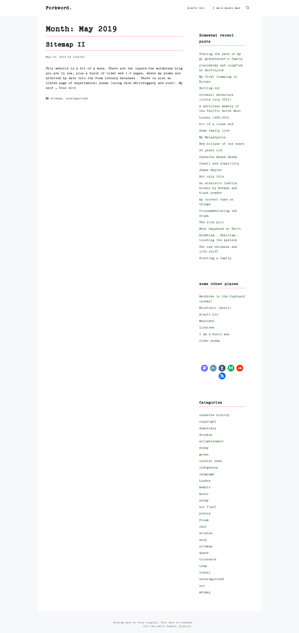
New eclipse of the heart (222, 144)
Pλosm (204, 520)
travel (205, 573)
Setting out (209, 88)
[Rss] (222, 375)
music (204, 494)
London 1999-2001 (214, 118)
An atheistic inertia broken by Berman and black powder (218, 188)
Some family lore (214, 131)
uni (202, 586)
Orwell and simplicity (219, 164)
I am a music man (226, 8)
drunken (205, 435)
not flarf (207, 507)
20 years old (210, 150)
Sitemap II (65, 44)
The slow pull (211, 222)
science (205, 533)
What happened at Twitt (220, 229)
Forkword (185, 626)
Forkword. (59, 8)
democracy (207, 428)
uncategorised (77, 99)
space (204, 553)
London (205, 481)
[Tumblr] (222, 368)
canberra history (214, 415)
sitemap (56, 99)
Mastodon (206, 321)
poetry (205, 513)
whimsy (205, 592)
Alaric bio (195, 8)
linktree (206, 328)
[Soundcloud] (239, 368)
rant (203, 527)
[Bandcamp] (213, 368)
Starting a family (215, 258)
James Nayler (210, 170)
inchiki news (210, 461)
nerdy (204, 500)
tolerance (207, 559)
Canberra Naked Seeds (218, 157)
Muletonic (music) (215, 308)
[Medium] (231, 368)
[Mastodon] (204, 368)
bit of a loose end (216, 124)
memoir (205, 487)
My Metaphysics (212, 137)
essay (204, 448)
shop (203, 540)
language (206, 474)
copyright (207, 422)
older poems (209, 341)
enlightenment (211, 441)
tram (203, 566)
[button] (247, 8)
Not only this (211, 177)
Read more (67, 88)
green (204, 455)
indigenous (208, 468)
